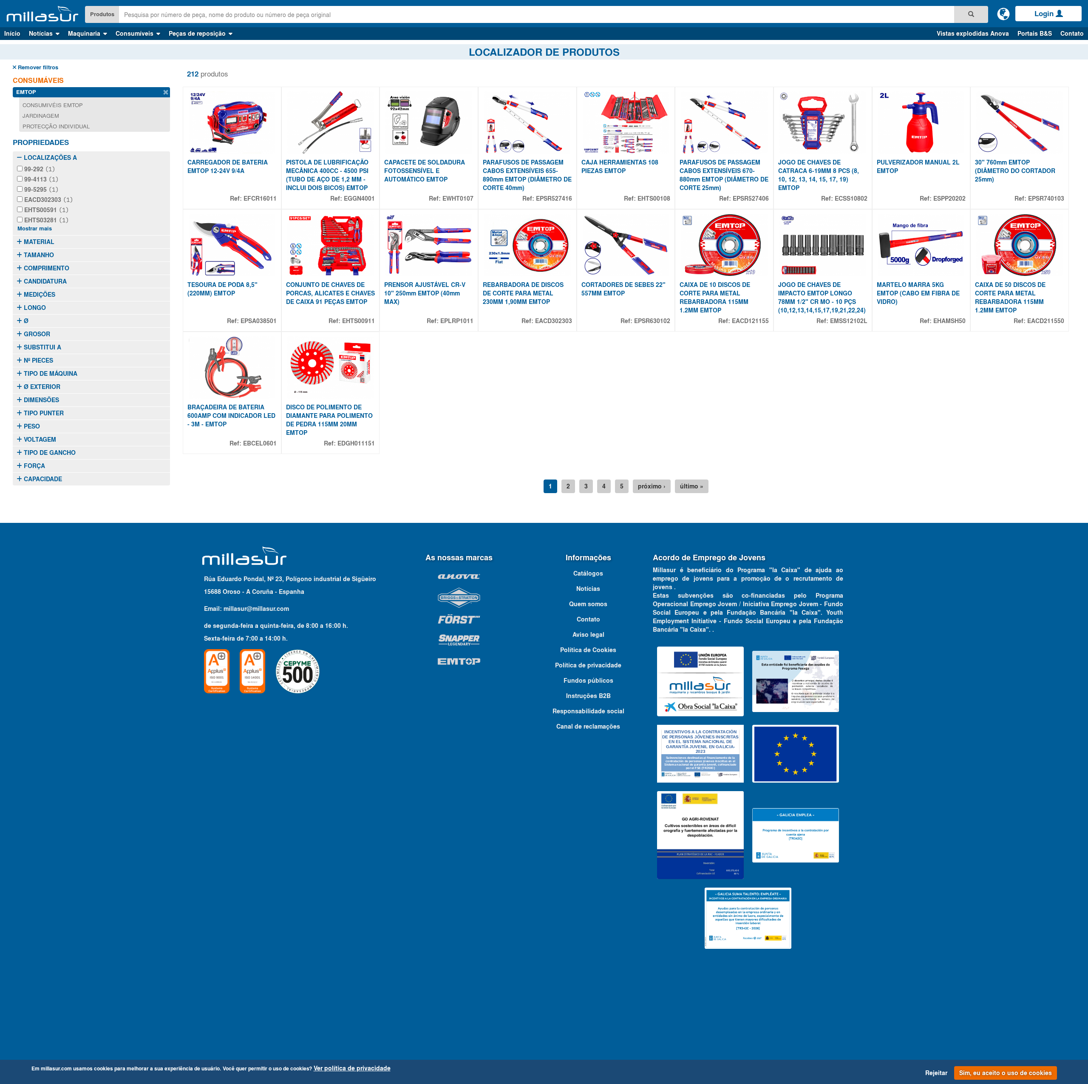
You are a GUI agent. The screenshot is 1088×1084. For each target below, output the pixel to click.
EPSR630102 (652, 321)
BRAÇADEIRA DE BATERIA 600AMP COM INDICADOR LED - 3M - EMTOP (231, 415)
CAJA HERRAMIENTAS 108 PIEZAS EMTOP (619, 166)
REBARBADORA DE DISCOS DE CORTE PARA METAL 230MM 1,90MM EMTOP (523, 293)
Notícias (588, 589)
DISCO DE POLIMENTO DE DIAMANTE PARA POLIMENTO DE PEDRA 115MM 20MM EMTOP (329, 420)
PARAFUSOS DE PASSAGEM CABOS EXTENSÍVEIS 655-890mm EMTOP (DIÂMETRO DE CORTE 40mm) (527, 175)
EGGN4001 (359, 198)
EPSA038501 (259, 321)
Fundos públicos (588, 680)
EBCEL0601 (260, 443)
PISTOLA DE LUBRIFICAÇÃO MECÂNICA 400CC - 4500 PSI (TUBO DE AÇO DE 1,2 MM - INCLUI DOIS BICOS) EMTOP (327, 175)
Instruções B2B (588, 696)
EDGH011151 (356, 443)
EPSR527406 (751, 198)
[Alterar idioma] (1003, 13)
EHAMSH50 (949, 321)
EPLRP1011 (456, 321)
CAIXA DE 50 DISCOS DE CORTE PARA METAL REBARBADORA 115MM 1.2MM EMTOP (1010, 298)
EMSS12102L (848, 321)
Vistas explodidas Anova (973, 33)
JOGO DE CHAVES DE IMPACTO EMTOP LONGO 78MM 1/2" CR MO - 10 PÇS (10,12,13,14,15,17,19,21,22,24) (822, 298)
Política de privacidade (588, 665)
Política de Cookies (588, 650)
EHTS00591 (46, 210)
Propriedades (41, 142)
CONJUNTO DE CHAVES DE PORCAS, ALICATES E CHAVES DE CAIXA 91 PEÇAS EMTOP (330, 293)
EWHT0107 (457, 198)
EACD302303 (48, 200)
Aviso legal (588, 634)
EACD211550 (1045, 321)
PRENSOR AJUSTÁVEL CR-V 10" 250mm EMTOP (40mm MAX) (424, 293)
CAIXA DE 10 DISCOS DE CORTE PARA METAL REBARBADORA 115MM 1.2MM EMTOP (715, 298)
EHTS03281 (46, 220)
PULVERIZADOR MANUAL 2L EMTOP (918, 166)
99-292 (39, 169)
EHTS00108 (654, 198)
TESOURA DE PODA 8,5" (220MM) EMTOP (222, 289)
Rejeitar (936, 1073)
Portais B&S (1034, 33)
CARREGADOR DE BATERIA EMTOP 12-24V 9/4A (227, 166)
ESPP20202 (949, 198)
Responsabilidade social (588, 711)
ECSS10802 (851, 198)
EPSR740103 (1046, 198)
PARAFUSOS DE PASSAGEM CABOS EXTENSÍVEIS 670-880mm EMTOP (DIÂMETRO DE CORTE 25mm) (724, 175)
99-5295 (41, 189)
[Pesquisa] (971, 14)
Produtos (102, 14)
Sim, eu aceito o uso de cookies (1005, 1073)
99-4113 (41, 179)
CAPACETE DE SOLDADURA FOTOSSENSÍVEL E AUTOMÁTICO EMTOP (424, 171)
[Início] (42, 13)
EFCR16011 (260, 198)
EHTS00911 (358, 321)
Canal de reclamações (588, 726)
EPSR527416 (554, 198)
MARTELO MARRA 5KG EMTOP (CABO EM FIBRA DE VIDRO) (918, 293)
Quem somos (588, 604)
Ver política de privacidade (352, 1068)
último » (691, 486)
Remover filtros (37, 67)
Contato (1072, 33)
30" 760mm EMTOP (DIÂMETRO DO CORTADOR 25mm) (1015, 171)
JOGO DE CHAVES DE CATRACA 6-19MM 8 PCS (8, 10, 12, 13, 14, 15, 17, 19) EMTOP (818, 175)
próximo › (652, 486)
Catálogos (588, 573)
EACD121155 (750, 321)
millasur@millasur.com (256, 608)
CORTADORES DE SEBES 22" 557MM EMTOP (623, 289)
